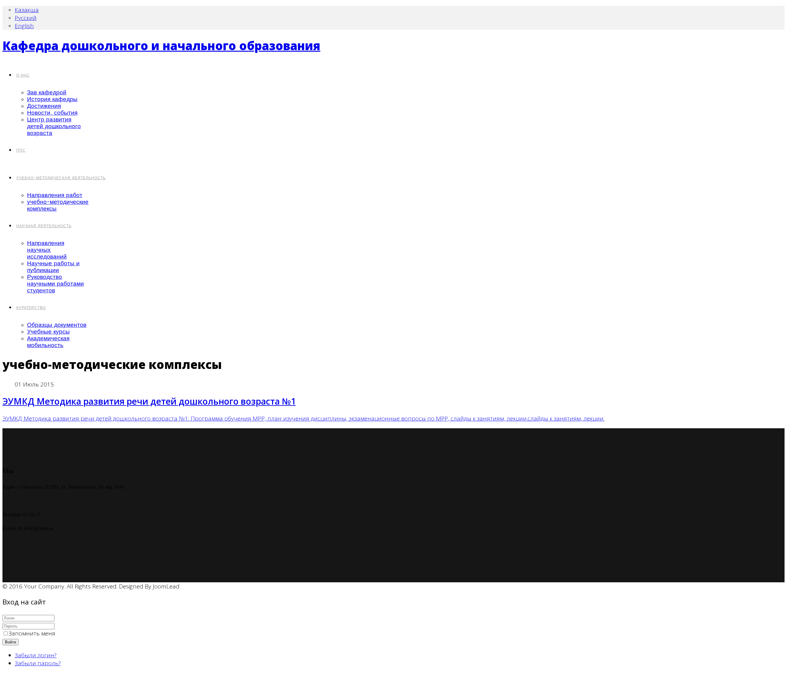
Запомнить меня (32, 633)
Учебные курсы (48, 331)
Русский (26, 18)
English (24, 26)
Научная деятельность (44, 226)
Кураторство (31, 308)
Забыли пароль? (38, 663)
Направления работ (54, 195)
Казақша (27, 10)
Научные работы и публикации (53, 267)
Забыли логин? (36, 655)
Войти (10, 642)
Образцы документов (56, 325)
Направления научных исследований (47, 250)
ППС (21, 150)
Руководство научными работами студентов (55, 284)
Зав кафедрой (46, 92)
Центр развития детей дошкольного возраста (54, 126)
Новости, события (52, 112)
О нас (23, 75)
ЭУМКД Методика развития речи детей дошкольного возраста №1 (149, 401)
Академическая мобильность (48, 342)
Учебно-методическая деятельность (61, 178)
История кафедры (52, 99)
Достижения (44, 106)
